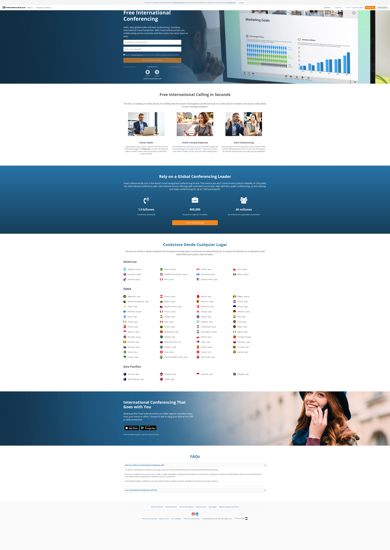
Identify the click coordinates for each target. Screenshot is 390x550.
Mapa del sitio (164, 519)
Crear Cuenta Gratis (152, 60)
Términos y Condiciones (191, 519)
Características (171, 507)
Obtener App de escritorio (229, 507)
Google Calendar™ (195, 149)
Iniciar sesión (382, 8)
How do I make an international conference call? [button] (144, 465)
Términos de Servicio (179, 2)
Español (327, 8)
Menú (29, 7)
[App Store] (131, 427)
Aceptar (241, 3)
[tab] (195, 465)
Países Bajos (240, 518)
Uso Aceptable (176, 519)
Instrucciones (201, 507)
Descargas (213, 507)
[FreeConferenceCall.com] (14, 7)
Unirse (348, 8)
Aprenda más (231, 2)
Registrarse (370, 8)
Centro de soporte (186, 507)
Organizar (338, 8)
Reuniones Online (43, 7)
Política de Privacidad (149, 519)
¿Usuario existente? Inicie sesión (152, 78)
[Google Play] (148, 427)
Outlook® (176, 149)
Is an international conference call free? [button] (141, 490)
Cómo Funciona (157, 507)
